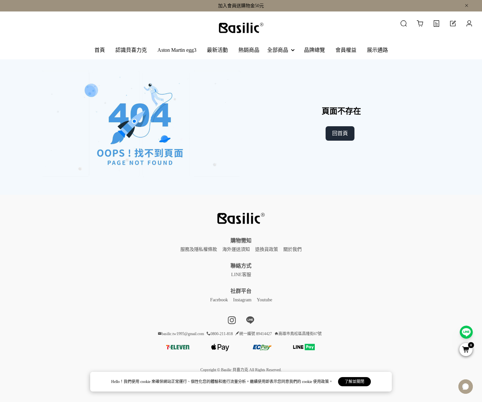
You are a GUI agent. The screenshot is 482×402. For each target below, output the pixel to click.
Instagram (242, 299)
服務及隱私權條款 (198, 249)
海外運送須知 (236, 249)
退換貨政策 (266, 249)
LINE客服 (241, 274)
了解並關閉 (354, 381)
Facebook (219, 299)
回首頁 (340, 133)
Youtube (264, 299)
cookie (145, 381)
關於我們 (292, 249)
